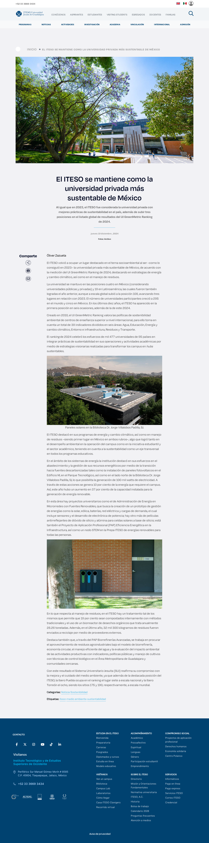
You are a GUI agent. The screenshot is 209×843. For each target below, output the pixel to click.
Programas (25, 24)
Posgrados (102, 752)
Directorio (136, 778)
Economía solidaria (175, 751)
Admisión (185, 24)
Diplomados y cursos (107, 756)
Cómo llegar (103, 797)
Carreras (101, 747)
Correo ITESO (172, 797)
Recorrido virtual (105, 807)
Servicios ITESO (174, 793)
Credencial (171, 802)
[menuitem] (58, 14)
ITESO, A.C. (137, 796)
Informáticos (172, 778)
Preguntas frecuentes (143, 815)
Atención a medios (141, 820)
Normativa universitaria (144, 792)
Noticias (46, 24)
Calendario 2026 (140, 811)
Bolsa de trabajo (140, 806)
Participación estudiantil (144, 761)
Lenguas (135, 752)
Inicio (32, 49)
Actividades (67, 24)
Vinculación (137, 24)
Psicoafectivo (138, 742)
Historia (135, 801)
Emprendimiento (140, 766)
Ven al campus (104, 778)
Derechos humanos (176, 746)
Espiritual (136, 747)
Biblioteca (101, 783)
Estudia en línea (105, 761)
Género (135, 756)
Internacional (162, 24)
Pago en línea (172, 783)
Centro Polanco (173, 755)
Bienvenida (102, 737)
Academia (115, 24)
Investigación (91, 24)
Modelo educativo (106, 766)
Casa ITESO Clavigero (108, 802)
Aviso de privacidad (99, 834)
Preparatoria (103, 742)
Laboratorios (103, 793)
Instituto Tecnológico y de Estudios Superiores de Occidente (37, 762)
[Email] (28, 278)
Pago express (172, 788)
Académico (137, 737)
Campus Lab (103, 788)
